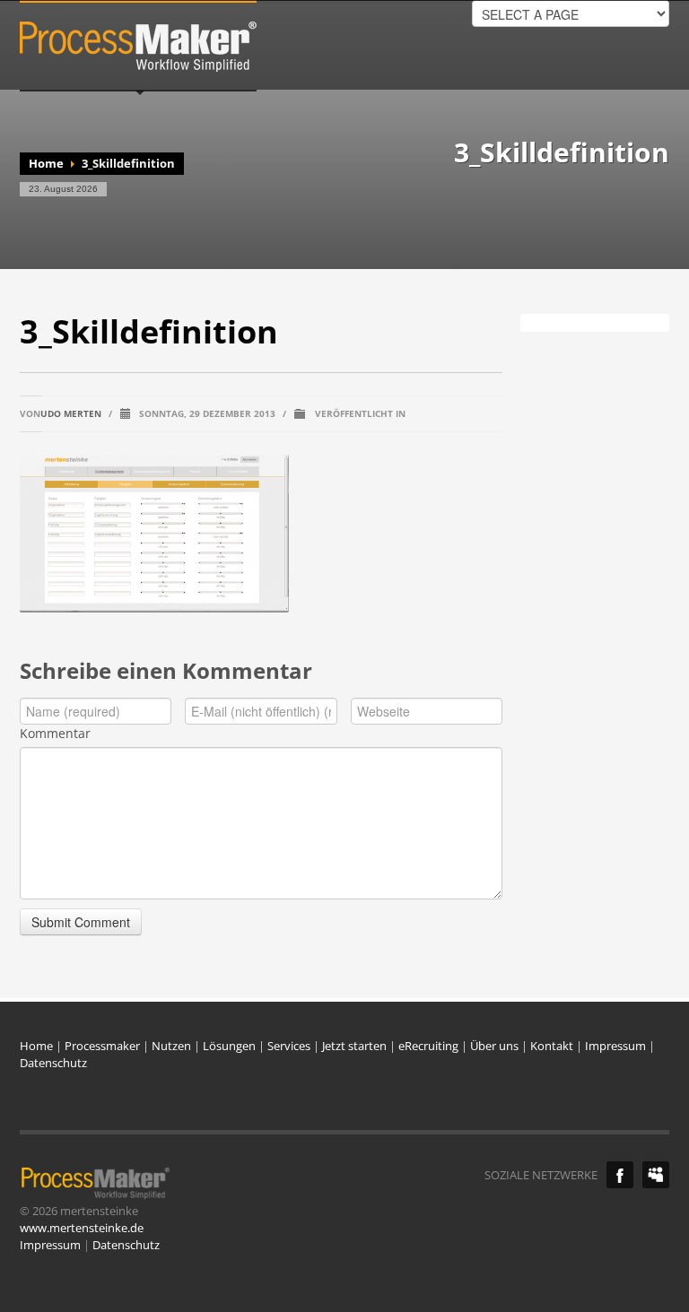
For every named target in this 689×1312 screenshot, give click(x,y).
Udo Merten (70, 413)
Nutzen (171, 1046)
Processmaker (102, 1046)
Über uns (494, 1046)
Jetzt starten (354, 1046)
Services (288, 1046)
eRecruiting (428, 1046)
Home (46, 163)
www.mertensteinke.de (82, 1228)
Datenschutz (53, 1063)
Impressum (615, 1046)
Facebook (619, 1174)
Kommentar (55, 733)
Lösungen (229, 1046)
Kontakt (551, 1046)
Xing (655, 1174)
